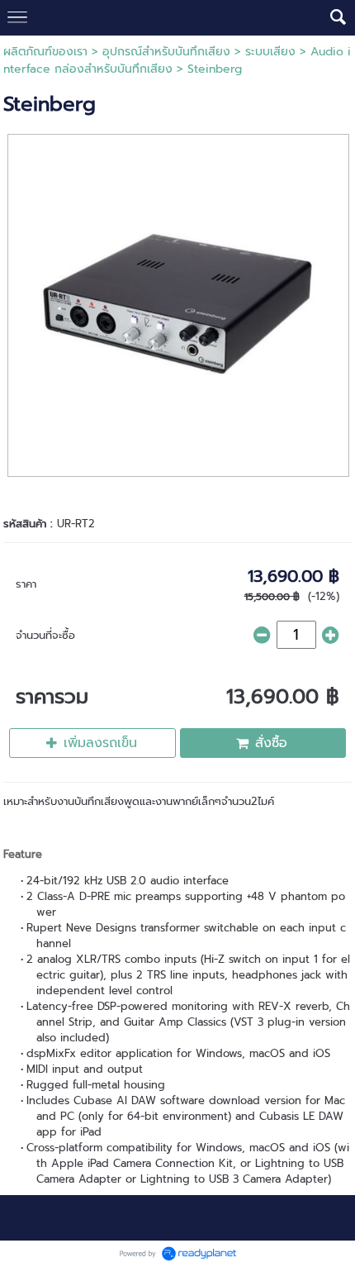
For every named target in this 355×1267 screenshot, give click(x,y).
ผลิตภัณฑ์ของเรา (45, 51)
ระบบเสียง (270, 51)
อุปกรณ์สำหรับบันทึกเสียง (166, 51)
